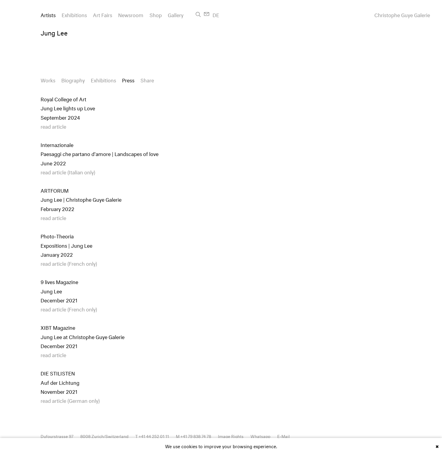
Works (48, 79)
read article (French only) (69, 263)
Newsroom (130, 14)
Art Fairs (102, 14)
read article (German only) (70, 400)
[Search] (198, 14)
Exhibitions (74, 14)
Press (128, 79)
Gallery (175, 14)
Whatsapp (260, 436)
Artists (48, 14)
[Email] (207, 14)
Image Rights (231, 436)
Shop (155, 14)
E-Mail (283, 436)
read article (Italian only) (68, 171)
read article (53, 126)
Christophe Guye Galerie (402, 14)
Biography (73, 79)
